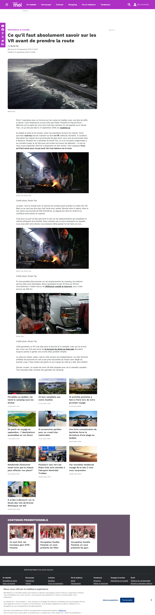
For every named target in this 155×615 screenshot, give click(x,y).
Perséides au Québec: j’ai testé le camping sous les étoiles (21, 400)
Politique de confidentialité (140, 581)
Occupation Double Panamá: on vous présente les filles (49, 545)
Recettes (51, 581)
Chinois (28, 583)
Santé (73, 581)
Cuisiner (59, 5)
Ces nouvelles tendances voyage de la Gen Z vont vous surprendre (81, 467)
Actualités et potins (10, 581)
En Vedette (31, 5)
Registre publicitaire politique (141, 583)
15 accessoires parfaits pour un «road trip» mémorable (49, 432)
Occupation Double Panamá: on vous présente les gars (80, 545)
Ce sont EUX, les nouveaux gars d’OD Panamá (20, 545)
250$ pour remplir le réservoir (58, 286)
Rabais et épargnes (100, 583)
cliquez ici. (62, 610)
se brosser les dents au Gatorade (59, 349)
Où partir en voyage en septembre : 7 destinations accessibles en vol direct (21, 432)
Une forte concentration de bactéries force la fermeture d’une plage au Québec (82, 433)
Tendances (105, 5)
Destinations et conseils (19, 30)
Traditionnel (29, 581)
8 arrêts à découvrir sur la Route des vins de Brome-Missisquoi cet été (21, 503)
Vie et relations (89, 5)
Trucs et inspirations (55, 583)
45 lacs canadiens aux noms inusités (49, 398)
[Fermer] (151, 600)
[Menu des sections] (7, 4)
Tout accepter (127, 600)
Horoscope (46, 5)
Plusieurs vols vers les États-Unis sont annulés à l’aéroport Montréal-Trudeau (51, 468)
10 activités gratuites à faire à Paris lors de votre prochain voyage (82, 400)
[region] (77, 600)
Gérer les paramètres (110, 600)
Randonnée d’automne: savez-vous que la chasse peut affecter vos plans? (20, 467)
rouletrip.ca (65, 128)
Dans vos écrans (9, 583)
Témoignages (76, 583)
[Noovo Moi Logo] (17, 4)
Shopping (72, 5)
